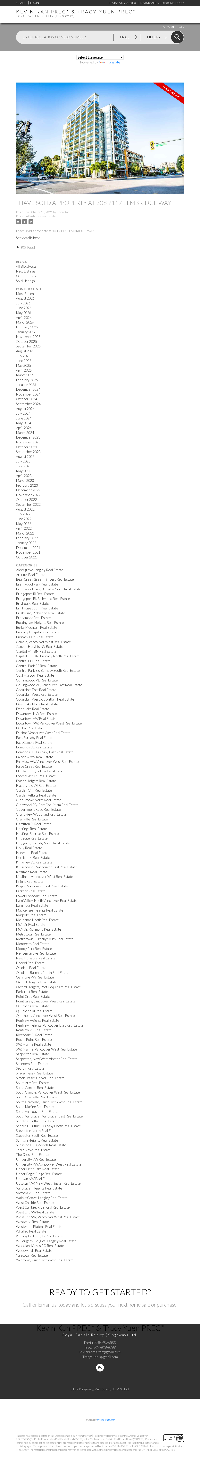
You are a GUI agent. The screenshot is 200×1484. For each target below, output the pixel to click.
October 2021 (26, 557)
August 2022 (25, 509)
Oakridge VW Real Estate (35, 977)
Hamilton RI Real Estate (33, 824)
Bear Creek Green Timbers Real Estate (45, 579)
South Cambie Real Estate (35, 1088)
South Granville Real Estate (36, 1097)
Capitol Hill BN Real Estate (36, 651)
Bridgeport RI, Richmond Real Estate (43, 599)
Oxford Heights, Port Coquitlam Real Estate (48, 987)
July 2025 (23, 356)
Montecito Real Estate (32, 944)
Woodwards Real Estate (34, 1250)
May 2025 (23, 365)
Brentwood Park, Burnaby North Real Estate (48, 589)
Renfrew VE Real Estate (34, 1030)
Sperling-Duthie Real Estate (37, 1121)
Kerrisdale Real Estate (33, 857)
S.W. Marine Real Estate (33, 1044)
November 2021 (28, 552)
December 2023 (28, 437)
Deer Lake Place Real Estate (37, 704)
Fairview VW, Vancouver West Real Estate (47, 762)
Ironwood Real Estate (32, 853)
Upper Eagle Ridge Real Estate (39, 1174)
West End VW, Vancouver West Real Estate (48, 1217)
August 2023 (25, 457)
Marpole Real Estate (31, 915)
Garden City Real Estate (34, 790)
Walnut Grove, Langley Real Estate (42, 1198)
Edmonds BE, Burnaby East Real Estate (44, 752)
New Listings (25, 271)
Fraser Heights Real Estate (36, 781)
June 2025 (23, 361)
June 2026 (23, 308)
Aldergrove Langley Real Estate (39, 570)
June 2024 (23, 418)
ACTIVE (166, 26)
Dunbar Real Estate (30, 728)
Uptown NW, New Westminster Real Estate (48, 1183)
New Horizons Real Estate (35, 958)
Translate (113, 62)
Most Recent (25, 294)
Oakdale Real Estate (31, 968)
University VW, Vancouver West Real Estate (48, 1164)
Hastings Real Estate (31, 829)
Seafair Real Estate (30, 1068)
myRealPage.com (106, 1419)
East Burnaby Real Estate (34, 738)
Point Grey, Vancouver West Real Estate (46, 1001)
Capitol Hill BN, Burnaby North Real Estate (48, 656)
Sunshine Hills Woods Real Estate (41, 1145)
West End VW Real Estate (35, 1212)
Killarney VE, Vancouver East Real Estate (46, 867)
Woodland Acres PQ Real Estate (40, 1246)
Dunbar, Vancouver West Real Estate (43, 733)
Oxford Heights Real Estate (36, 982)
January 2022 (26, 543)
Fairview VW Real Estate (34, 757)
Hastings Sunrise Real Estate (37, 834)
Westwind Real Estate (32, 1222)
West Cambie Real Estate (35, 1203)
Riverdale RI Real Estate (34, 1035)
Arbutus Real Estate (30, 575)
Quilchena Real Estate (32, 1006)
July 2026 (23, 303)
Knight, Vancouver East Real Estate (42, 886)
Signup (21, 2)
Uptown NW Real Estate (34, 1179)
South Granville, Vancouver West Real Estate (49, 1102)
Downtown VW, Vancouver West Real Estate (49, 723)
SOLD (181, 26)
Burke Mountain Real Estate (36, 627)
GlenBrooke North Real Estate (38, 800)
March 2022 (25, 533)
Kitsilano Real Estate (31, 872)
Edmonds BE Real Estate (34, 747)
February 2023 (27, 485)
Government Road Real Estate (38, 809)
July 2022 (23, 514)
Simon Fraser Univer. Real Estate (40, 1078)
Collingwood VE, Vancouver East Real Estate (49, 685)
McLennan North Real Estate (37, 920)
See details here (28, 238)
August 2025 (25, 351)
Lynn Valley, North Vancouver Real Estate (46, 900)
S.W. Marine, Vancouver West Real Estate (46, 1049)
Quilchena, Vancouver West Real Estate (45, 1016)
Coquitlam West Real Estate (37, 694)
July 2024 (23, 413)
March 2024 (25, 433)
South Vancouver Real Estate (37, 1111)
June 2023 (23, 466)
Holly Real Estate (29, 848)
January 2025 (26, 384)
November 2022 (28, 495)
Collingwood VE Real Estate (37, 680)
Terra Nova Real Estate (33, 1150)
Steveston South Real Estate (37, 1135)
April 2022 (24, 528)
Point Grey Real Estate (33, 996)
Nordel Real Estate (30, 963)
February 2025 (27, 380)
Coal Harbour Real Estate (35, 675)
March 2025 (25, 375)
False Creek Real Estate (34, 766)
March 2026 (25, 322)
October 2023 (26, 447)
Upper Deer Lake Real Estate (37, 1169)
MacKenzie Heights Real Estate (39, 910)
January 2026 (26, 332)
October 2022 (26, 500)
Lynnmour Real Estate (32, 905)
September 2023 (28, 452)
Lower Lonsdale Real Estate (37, 896)
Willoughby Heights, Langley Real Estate (46, 1241)
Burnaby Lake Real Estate (35, 637)
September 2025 (28, 346)
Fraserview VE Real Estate (36, 785)
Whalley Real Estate (31, 1231)
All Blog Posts (26, 266)
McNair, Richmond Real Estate (38, 929)
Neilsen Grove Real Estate (36, 953)
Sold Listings (25, 281)
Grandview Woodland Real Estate (41, 814)
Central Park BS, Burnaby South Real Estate (48, 670)
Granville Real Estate (32, 819)
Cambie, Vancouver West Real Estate (43, 642)
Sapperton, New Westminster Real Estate (47, 1059)
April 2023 (24, 476)
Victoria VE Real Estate (33, 1193)
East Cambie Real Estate (34, 742)
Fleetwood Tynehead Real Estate (40, 771)
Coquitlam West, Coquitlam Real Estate (45, 699)
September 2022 (28, 504)
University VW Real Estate (36, 1159)
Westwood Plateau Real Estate (39, 1227)
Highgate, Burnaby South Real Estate (43, 843)
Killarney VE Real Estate (34, 862)
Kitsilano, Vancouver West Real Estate (44, 877)
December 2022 (28, 490)
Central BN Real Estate (33, 661)
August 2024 (25, 409)
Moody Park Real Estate (34, 949)
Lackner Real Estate (31, 891)
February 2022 (27, 538)
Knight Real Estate (30, 881)
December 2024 (28, 389)
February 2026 (27, 327)
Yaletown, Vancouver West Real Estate (45, 1260)
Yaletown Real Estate (32, 1255)
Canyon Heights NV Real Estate (39, 646)
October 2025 (26, 341)
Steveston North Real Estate (37, 1131)
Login (34, 2)
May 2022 (23, 524)
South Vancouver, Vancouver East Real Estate (49, 1116)
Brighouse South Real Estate (37, 608)
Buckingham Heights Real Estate (40, 623)
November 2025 (28, 337)
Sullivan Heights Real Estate (37, 1140)
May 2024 (23, 423)
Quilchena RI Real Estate (34, 1011)
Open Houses (26, 276)
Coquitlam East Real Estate (36, 690)
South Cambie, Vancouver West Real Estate (48, 1092)
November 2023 (28, 442)
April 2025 (24, 370)
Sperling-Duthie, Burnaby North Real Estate (48, 1126)
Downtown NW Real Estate (36, 714)
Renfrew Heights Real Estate (37, 1020)
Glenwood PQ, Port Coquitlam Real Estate (47, 805)
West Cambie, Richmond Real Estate (43, 1207)
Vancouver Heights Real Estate (39, 1188)
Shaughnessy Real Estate (34, 1073)
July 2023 (23, 461)
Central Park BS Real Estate (36, 666)
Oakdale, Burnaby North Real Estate (43, 973)
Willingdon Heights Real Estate (39, 1236)
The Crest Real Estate (32, 1155)
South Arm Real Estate (32, 1083)
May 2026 (23, 313)
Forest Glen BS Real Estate (36, 776)
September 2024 (28, 404)
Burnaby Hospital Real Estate (38, 632)
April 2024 (24, 428)
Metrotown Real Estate (33, 934)
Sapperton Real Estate (32, 1054)
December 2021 (28, 548)
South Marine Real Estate (35, 1107)
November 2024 (28, 394)
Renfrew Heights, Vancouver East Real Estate (50, 1025)
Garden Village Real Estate (36, 795)
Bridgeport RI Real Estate (35, 594)
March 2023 (25, 480)
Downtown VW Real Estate (36, 719)
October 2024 (26, 399)
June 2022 (23, 519)
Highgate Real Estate (32, 838)
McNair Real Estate (30, 924)
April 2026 (24, 318)
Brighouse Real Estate (42, 216)
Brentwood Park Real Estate (37, 584)
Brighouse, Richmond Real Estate (40, 613)
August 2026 (25, 298)
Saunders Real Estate (32, 1064)
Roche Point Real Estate (34, 1039)
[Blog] (100, 1367)
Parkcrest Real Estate (32, 992)
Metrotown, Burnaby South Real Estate (44, 939)
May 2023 (23, 471)
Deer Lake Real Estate (32, 709)
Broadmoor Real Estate (33, 618)
